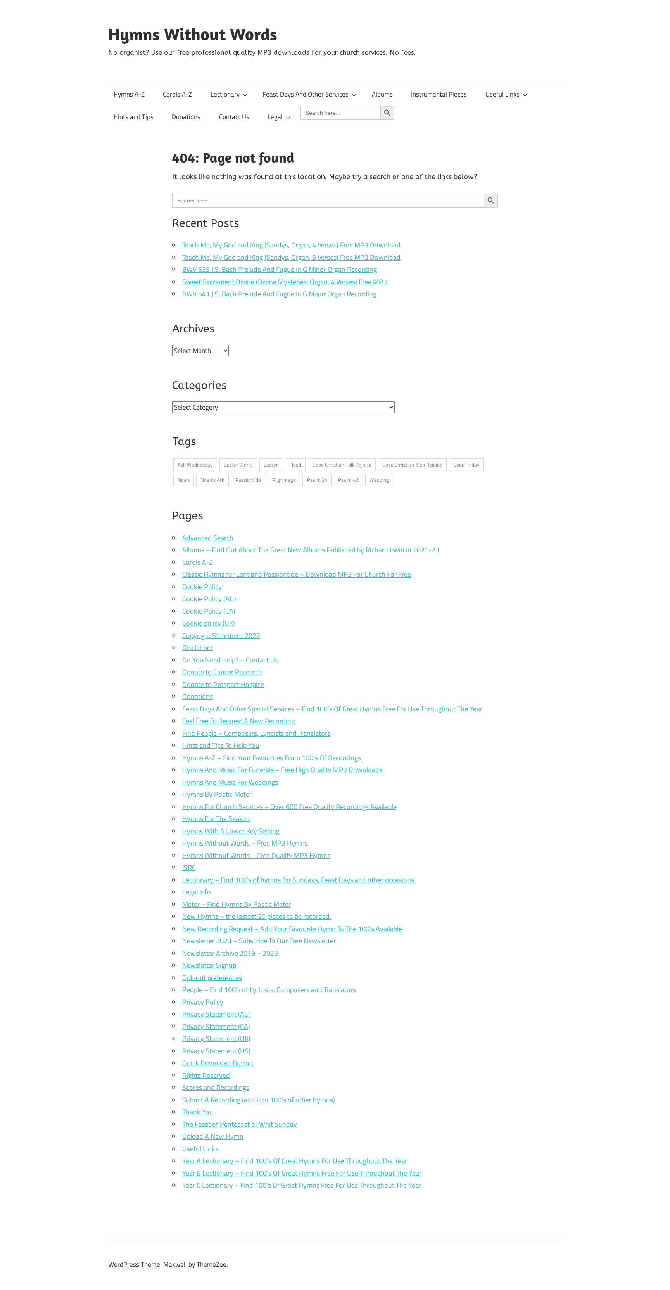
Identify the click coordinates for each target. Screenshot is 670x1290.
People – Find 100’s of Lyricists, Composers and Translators (269, 989)
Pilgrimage (284, 480)
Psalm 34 (317, 480)
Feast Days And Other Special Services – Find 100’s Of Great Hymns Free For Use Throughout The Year (332, 709)
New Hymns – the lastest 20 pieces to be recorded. (256, 916)
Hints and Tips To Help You (220, 745)
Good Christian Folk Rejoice (342, 465)
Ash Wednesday (195, 465)
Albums (382, 94)
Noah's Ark (212, 480)
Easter (271, 465)
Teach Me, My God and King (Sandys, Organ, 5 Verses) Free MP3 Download (291, 257)
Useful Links (502, 94)
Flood (295, 465)
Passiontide (248, 480)
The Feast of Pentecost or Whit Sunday (239, 1124)
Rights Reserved (206, 1075)
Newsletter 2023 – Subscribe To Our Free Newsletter (259, 941)
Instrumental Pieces (439, 94)
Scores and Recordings (215, 1087)
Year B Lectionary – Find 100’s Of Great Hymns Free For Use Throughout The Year (301, 1173)
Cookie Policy (202, 586)
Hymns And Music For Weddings (230, 782)
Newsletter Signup (209, 965)
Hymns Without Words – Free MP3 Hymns (245, 843)
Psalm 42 (348, 480)
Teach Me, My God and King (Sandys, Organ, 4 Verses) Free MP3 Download (291, 245)
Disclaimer (197, 647)
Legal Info (196, 892)
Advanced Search (207, 538)
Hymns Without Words (192, 34)
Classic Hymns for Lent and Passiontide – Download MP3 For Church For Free (296, 574)
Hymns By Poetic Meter (217, 794)
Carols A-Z (177, 94)
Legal (275, 117)
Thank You (197, 1112)
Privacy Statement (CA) (216, 1026)
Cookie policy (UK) (208, 623)
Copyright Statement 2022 (221, 635)
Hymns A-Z (129, 94)
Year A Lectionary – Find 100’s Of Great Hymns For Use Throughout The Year (294, 1160)
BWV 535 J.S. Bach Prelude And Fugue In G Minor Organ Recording (279, 269)
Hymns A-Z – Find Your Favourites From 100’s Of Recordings (271, 757)
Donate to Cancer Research (222, 672)
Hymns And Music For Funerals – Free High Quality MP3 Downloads (282, 769)
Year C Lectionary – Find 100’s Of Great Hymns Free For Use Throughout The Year (301, 1185)
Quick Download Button (217, 1063)
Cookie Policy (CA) (208, 611)
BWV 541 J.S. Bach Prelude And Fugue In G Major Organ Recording (279, 294)
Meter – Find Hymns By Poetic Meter (236, 904)
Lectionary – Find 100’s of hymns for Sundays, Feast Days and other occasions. (299, 880)
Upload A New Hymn (212, 1136)
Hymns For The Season (216, 818)
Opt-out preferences (212, 977)
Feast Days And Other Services (305, 94)
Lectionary (225, 94)
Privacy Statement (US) (216, 1051)
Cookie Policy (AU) (209, 598)
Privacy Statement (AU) (216, 1014)
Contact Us (234, 117)
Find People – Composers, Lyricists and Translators (256, 733)
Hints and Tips (134, 117)
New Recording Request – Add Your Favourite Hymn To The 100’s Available (292, 928)
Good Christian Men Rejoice (412, 465)
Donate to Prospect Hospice (223, 684)
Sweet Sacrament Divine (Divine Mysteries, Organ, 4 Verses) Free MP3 (284, 282)
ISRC (189, 867)
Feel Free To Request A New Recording (238, 721)
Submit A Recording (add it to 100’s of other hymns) (258, 1100)
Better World (238, 465)
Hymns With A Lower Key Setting (231, 831)
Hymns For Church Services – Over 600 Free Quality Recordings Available (289, 806)
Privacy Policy (202, 1002)
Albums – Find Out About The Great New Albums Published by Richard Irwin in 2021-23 (310, 550)
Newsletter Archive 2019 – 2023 (230, 953)
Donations (186, 117)
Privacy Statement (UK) (216, 1038)
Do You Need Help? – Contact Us (230, 660)
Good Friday (466, 465)
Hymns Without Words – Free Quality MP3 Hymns (256, 855)
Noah (183, 480)
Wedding (379, 480)
